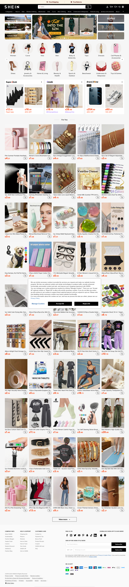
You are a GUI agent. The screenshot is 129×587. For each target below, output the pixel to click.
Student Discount (9, 546)
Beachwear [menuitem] (41, 11)
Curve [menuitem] (54, 11)
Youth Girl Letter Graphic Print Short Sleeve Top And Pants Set (40, 429)
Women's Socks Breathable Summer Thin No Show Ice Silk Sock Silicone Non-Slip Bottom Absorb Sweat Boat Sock (40, 155)
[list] (82, 535)
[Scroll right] (123, 12)
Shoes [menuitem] (69, 11)
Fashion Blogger (9, 539)
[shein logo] (12, 7)
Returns (22, 536)
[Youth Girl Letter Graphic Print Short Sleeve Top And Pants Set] (40, 413)
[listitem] (16, 142)
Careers (7, 544)
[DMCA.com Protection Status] (72, 574)
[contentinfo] (96, 568)
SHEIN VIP (23, 548)
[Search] (88, 6)
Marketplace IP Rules (11, 580)
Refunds (22, 539)
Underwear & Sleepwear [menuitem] (80, 11)
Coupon (37, 544)
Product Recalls (39, 541)
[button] (119, 7)
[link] (32, 2)
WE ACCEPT (69, 564)
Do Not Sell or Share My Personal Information (17, 578)
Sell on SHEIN (24, 551)
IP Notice (21, 580)
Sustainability (8, 536)
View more (63, 519)
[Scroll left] (120, 12)
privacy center (93, 556)
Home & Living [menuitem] (94, 11)
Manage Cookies (35, 576)
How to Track (23, 544)
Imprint (36, 580)
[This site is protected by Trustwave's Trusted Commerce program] (67, 574)
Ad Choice (43, 580)
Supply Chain (8, 541)
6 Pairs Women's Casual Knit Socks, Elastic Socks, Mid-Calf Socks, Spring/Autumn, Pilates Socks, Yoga (88, 273)
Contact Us (38, 534)
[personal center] (107, 7)
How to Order (23, 541)
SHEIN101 (8, 548)
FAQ (36, 548)
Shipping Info (23, 534)
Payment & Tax (39, 536)
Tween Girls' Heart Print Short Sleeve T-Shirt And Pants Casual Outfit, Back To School (64, 390)
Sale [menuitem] (23, 11)
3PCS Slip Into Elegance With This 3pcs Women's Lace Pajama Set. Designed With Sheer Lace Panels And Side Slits (40, 508)
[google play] (105, 536)
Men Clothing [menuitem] (62, 11)
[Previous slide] (34, 26)
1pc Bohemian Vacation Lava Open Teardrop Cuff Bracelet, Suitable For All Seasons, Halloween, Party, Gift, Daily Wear (113, 508)
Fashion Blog (8, 551)
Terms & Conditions (37, 578)
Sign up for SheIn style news (75, 540)
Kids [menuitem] (48, 11)
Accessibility (29, 580)
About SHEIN (8, 534)
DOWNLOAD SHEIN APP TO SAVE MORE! (112, 531)
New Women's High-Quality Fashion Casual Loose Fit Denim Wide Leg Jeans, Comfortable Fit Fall (113, 429)
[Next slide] (94, 26)
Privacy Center (9, 576)
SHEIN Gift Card (39, 546)
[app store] (101, 536)
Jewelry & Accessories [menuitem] (107, 11)
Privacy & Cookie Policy (104, 555)
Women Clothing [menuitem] (31, 11)
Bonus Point (38, 539)
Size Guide (23, 546)
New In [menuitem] (18, 11)
